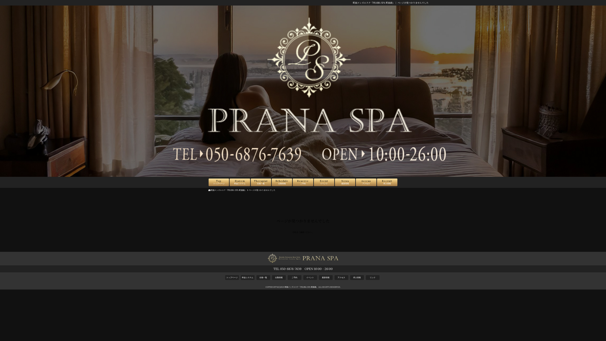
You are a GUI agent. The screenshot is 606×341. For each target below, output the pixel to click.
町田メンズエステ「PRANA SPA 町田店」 (229, 190)
